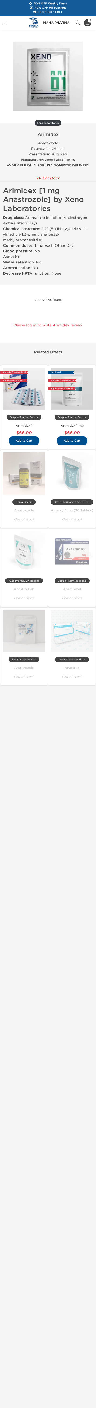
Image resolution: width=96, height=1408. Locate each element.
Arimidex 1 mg (72, 426)
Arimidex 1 (24, 426)
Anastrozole (24, 510)
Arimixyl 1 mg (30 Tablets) (72, 510)
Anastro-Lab (24, 589)
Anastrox (72, 668)
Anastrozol (72, 589)
